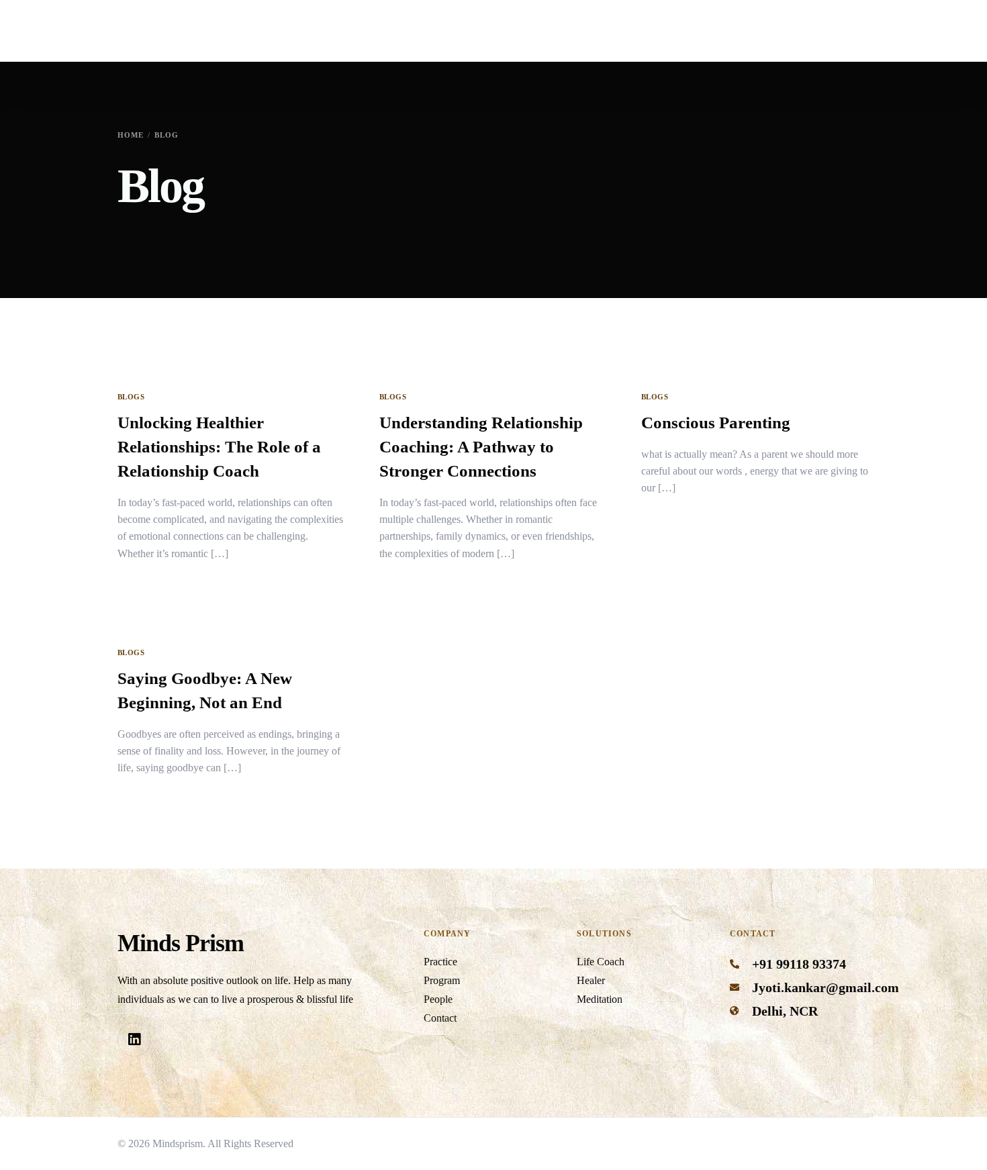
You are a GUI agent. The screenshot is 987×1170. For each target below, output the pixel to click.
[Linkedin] (134, 1039)
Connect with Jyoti (864, 30)
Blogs (130, 397)
